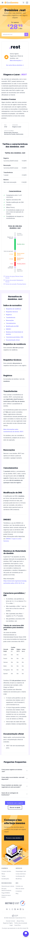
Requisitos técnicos (12, 312)
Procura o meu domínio (13, 838)
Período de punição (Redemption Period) (13, 281)
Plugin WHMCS (6, 893)
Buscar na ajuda (15, 807)
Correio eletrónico (21, 874)
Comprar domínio (6, 871)
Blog (17, 893)
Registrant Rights (8, 923)
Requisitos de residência (13, 309)
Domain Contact (10, 921)
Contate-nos (19, 886)
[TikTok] (15, 909)
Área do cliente (20, 888)
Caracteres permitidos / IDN (14, 337)
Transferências (10, 317)
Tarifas (3, 876)
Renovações (10, 320)
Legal (11, 925)
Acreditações (5, 878)
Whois (3, 874)
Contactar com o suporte (15, 803)
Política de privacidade (20, 923)
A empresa (19, 891)
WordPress (19, 878)
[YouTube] (17, 909)
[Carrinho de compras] (23, 2)
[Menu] (2, 2)
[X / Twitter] (9, 909)
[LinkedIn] (20, 909)
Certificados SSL (20, 876)
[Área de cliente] (27, 2)
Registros (9, 314)
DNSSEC (8, 329)
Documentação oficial (13, 340)
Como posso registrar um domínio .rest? (15, 770)
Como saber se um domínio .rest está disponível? (15, 778)
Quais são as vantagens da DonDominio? (15, 794)
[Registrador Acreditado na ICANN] (22, 903)
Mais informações (15, 60)
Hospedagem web (21, 871)
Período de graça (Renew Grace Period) (13, 277)
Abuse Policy (20, 921)
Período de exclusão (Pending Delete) (15, 284)
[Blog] (23, 909)
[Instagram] (12, 909)
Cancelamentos (11, 323)
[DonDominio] (11, 2)
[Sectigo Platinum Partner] (12, 903)
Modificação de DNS (12, 326)
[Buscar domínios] (26, 34)
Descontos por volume (8, 886)
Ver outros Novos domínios (14, 65)
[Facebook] (7, 909)
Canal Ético (17, 925)
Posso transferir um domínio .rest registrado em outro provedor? (15, 786)
